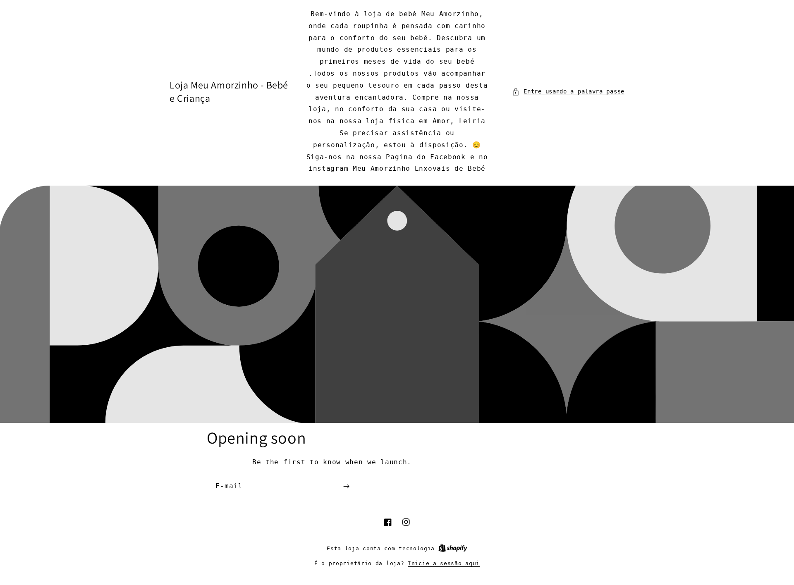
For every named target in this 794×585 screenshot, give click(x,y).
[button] (568, 91)
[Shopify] (452, 548)
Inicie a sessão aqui (444, 563)
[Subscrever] (346, 486)
